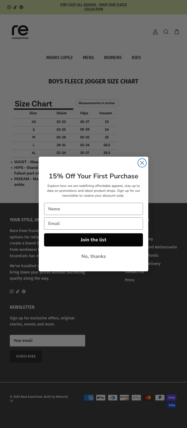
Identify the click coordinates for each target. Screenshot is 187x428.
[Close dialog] (142, 163)
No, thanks (93, 256)
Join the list (93, 239)
